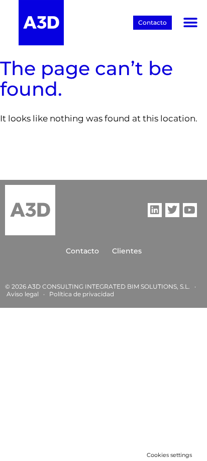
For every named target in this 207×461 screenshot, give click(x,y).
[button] (190, 23)
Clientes (127, 250)
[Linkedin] (155, 210)
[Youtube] (190, 210)
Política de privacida (79, 294)
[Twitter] (172, 210)
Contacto (82, 250)
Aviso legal (23, 294)
